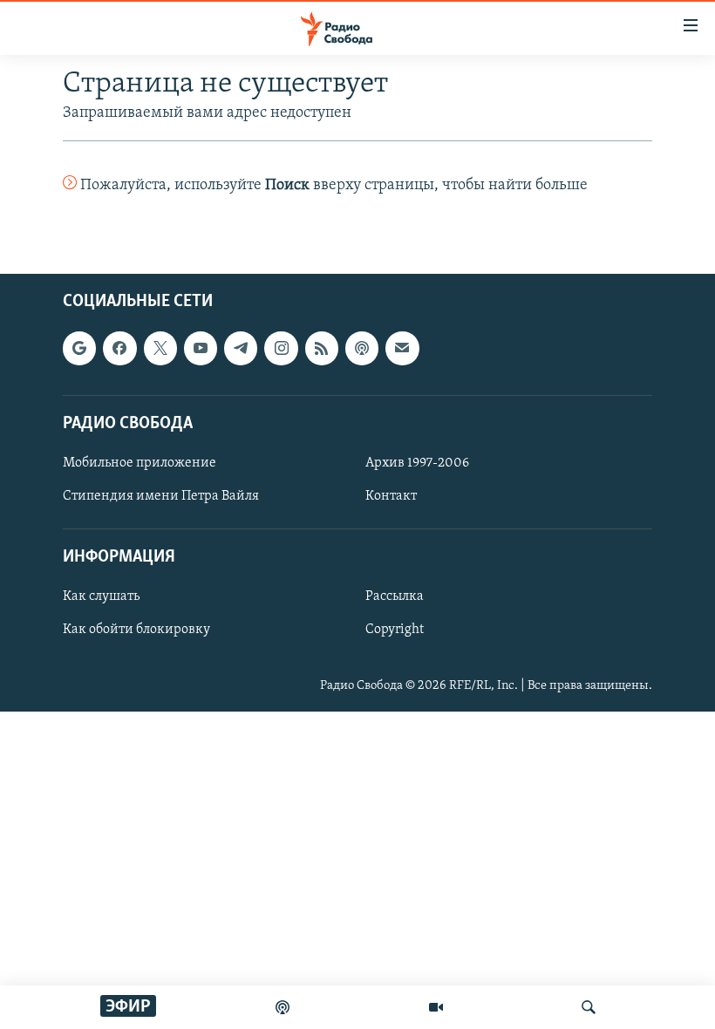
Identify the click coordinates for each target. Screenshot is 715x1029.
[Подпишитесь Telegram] (240, 348)
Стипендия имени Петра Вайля (161, 496)
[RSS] (321, 348)
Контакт (391, 496)
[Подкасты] (361, 348)
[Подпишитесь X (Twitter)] (160, 348)
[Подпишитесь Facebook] (119, 348)
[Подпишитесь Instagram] (280, 348)
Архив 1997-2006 (417, 463)
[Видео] (436, 1007)
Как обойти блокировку (136, 630)
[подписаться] (402, 348)
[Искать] (588, 1007)
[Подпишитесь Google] (79, 348)
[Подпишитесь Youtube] (200, 348)
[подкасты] (282, 1007)
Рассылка (394, 597)
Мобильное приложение (139, 463)
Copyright (394, 630)
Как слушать (101, 597)
